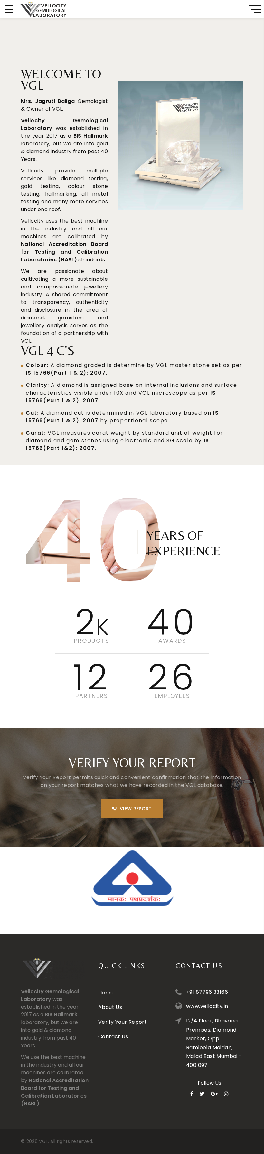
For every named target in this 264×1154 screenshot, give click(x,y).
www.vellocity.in (207, 1006)
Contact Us (113, 1036)
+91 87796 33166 (207, 992)
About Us (110, 1007)
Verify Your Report (122, 1022)
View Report (136, 809)
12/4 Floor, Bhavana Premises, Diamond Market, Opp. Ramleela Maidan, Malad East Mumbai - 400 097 (214, 1043)
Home (106, 992)
